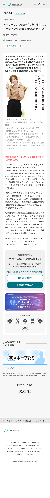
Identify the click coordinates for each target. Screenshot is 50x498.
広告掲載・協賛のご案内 (33, 445)
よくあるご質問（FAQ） (35, 451)
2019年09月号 (20, 14)
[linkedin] (32, 320)
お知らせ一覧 (14, 442)
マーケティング (7, 421)
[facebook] (10, 320)
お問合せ (20, 454)
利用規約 (24, 448)
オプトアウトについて (37, 448)
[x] (17, 320)
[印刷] (40, 320)
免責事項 (35, 442)
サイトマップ (30, 454)
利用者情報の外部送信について (15, 451)
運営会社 (25, 442)
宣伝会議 (28, 421)
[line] (25, 320)
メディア (18, 421)
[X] (28, 391)
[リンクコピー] (25, 328)
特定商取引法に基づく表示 (15, 445)
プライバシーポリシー (11, 448)
